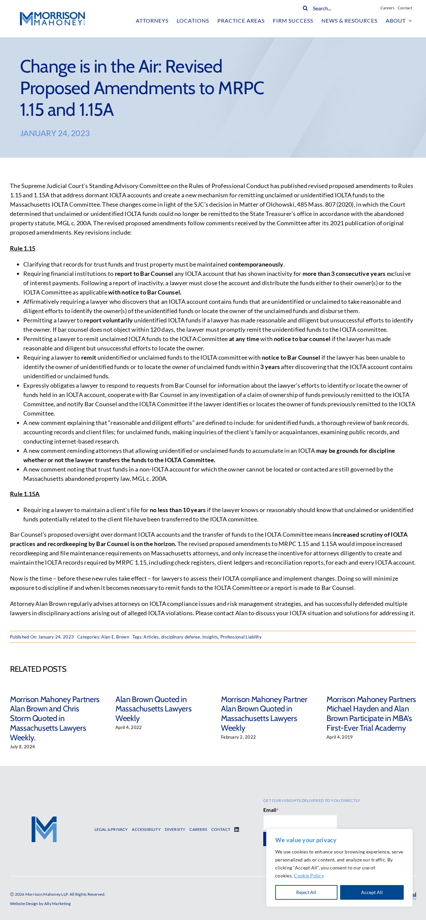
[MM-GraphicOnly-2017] (44, 819)
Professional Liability (241, 637)
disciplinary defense (180, 637)
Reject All (306, 892)
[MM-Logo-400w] (52, 15)
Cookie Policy (309, 875)
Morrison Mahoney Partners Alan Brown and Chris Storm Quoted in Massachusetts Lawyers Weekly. (55, 718)
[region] (339, 868)
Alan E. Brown (115, 637)
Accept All (372, 892)
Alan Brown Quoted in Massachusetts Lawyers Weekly (153, 708)
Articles (151, 637)
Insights (210, 637)
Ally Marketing (57, 903)
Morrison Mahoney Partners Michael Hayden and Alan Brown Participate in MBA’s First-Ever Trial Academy (371, 713)
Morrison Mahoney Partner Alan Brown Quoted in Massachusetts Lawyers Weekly (264, 713)
